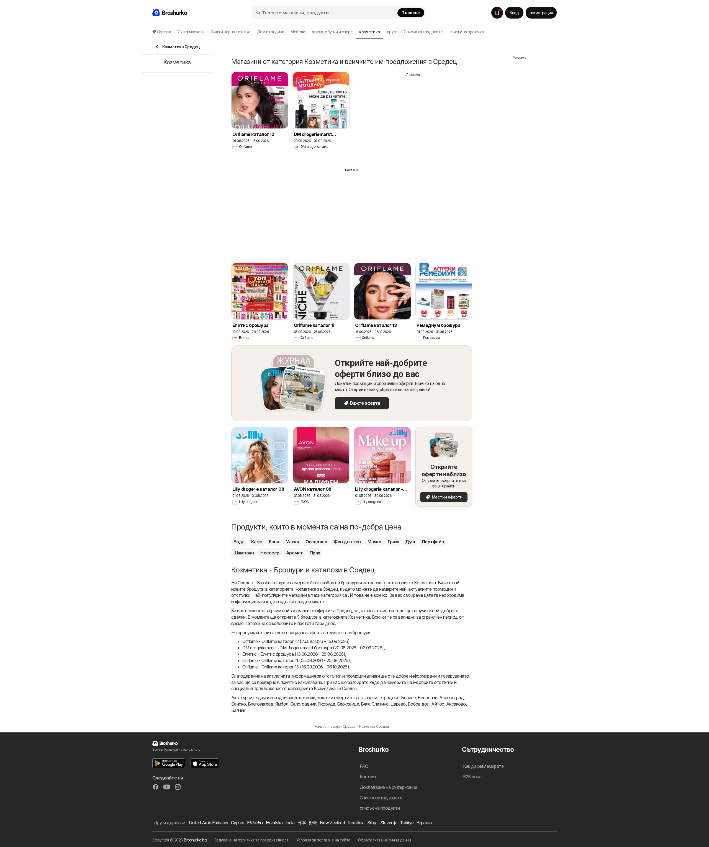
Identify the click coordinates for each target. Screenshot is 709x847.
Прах (315, 553)
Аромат (294, 553)
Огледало (316, 541)
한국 (313, 822)
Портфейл (433, 541)
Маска (292, 541)
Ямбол (281, 704)
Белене (408, 697)
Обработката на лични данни (384, 840)
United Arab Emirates (208, 822)
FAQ (364, 766)
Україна (424, 822)
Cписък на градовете (423, 31)
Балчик (238, 710)
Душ (410, 541)
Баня (274, 541)
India (290, 822)
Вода (239, 541)
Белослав (427, 697)
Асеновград (451, 697)
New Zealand (332, 822)
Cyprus (237, 822)
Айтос (437, 704)
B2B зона (472, 776)
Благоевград (260, 704)
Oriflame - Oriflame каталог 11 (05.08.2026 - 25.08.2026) (296, 660)
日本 (301, 822)
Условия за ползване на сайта (323, 840)
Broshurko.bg (195, 840)
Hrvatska (274, 822)
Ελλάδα (255, 822)
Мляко (374, 541)
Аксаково (456, 704)
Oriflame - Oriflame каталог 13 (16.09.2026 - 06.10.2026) (295, 667)
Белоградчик (303, 704)
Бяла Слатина (375, 704)
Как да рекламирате (483, 766)
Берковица (348, 704)
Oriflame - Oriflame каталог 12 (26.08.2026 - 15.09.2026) (296, 641)
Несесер (269, 553)
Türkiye (406, 822)
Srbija (372, 822)
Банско (238, 704)
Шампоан (243, 553)
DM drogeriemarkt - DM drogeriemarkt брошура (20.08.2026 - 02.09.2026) (313, 647)
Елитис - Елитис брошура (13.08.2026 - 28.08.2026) (293, 654)
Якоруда (326, 704)
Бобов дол (418, 704)
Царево (398, 704)
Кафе (256, 541)
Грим (393, 541)
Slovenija (388, 822)
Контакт (368, 776)
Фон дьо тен (347, 541)
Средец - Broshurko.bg (260, 582)
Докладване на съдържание (388, 787)
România (356, 822)
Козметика (425, 582)
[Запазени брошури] (497, 13)
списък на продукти (467, 31)
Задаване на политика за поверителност (251, 840)
